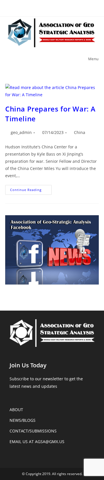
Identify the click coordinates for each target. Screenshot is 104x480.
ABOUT (16, 409)
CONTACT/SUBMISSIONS (33, 431)
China (79, 132)
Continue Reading (31, 191)
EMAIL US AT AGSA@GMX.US (37, 441)
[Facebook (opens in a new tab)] (52, 7)
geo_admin (21, 132)
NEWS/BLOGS (23, 420)
